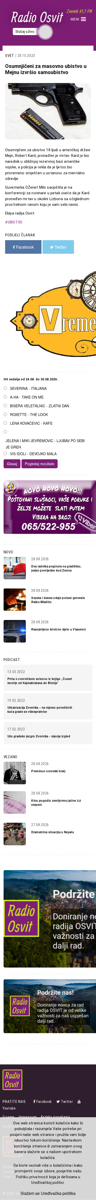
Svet (9, 55)
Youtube (9, 1108)
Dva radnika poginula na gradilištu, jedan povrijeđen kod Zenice (56, 568)
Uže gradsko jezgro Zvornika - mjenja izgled (38, 736)
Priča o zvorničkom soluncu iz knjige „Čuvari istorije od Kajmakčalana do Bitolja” (39, 681)
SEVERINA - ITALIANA (28, 388)
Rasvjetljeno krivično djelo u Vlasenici (58, 629)
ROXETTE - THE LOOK (29, 414)
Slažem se (30, 1193)
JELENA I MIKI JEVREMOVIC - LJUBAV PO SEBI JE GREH (45, 444)
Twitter (67, 1102)
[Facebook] (34, 1102)
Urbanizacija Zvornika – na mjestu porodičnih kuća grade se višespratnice (39, 709)
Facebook (44, 1102)
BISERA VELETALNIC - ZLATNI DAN (39, 405)
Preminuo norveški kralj (48, 771)
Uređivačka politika (58, 1193)
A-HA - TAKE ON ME (27, 397)
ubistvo (15, 222)
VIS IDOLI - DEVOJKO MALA (33, 453)
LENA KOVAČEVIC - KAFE (31, 423)
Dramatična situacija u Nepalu (52, 832)
